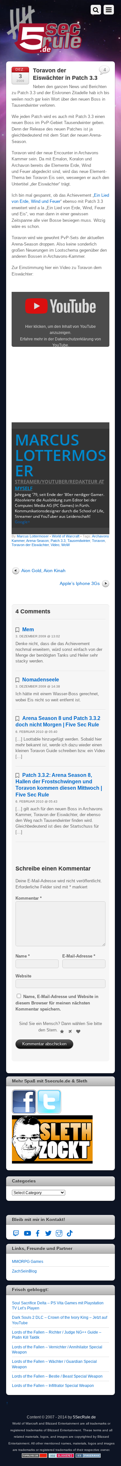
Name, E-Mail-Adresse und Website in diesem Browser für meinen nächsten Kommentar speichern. (56, 1003)
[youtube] (27, 1232)
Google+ (22, 522)
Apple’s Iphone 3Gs (80, 583)
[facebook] (37, 1232)
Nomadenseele (40, 679)
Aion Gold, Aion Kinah (43, 570)
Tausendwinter (78, 541)
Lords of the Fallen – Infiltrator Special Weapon (53, 1385)
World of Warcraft (65, 536)
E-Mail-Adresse (78, 956)
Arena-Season (37, 541)
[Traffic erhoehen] (88, 1456)
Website (23, 976)
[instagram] (59, 1232)
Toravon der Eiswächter (30, 545)
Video (55, 545)
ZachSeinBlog (24, 1271)
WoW (65, 545)
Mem (28, 629)
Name (22, 956)
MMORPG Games (27, 1261)
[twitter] (48, 1232)
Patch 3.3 (58, 541)
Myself (24, 488)
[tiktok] (69, 1232)
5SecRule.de (84, 1417)
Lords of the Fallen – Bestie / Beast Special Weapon (57, 1376)
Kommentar (28, 898)
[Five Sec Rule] (44, 51)
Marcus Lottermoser (60, 455)
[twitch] (16, 1232)
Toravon (98, 541)
